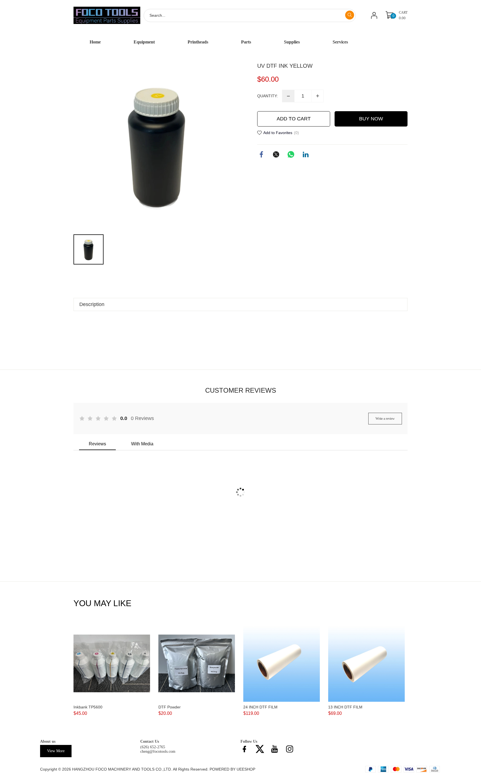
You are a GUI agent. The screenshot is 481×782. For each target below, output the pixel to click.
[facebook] (246, 750)
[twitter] (261, 750)
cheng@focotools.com (157, 751)
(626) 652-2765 (152, 747)
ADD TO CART (294, 119)
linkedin (305, 154)
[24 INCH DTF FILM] (281, 663)
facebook (261, 154)
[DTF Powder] (196, 663)
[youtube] (276, 750)
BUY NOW (371, 119)
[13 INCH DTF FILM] (366, 663)
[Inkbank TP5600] (111, 663)
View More (56, 751)
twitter (276, 154)
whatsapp (291, 154)
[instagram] (291, 750)
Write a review (385, 419)
